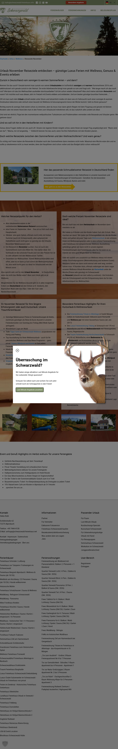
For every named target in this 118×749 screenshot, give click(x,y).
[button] (5, 744)
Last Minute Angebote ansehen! (30, 389)
